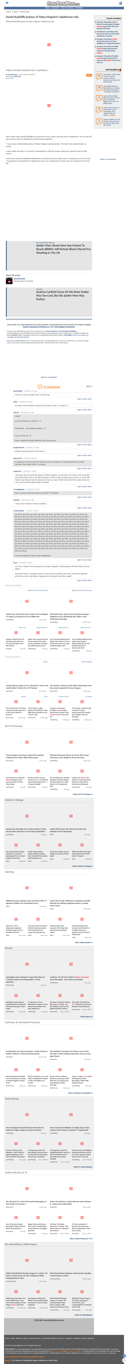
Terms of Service (51, 331)
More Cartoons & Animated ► (80, 1093)
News (47, 8)
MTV (12, 78)
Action (45, 662)
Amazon (23, 696)
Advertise (91, 1338)
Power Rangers (86, 662)
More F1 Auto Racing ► (83, 1167)
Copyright (68, 1338)
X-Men (46, 696)
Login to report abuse (84, 399)
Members (79, 8)
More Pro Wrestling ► (84, 1315)
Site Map (19, 1338)
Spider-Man (17, 76)
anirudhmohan (12, 74)
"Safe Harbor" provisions (64, 327)
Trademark (76, 1338)
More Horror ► (86, 1017)
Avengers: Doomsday (64, 696)
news (15, 12)
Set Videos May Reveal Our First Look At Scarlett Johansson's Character (108, 34)
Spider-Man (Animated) (64, 627)
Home (8, 12)
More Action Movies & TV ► (81, 1239)
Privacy (61, 1338)
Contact (83, 1338)
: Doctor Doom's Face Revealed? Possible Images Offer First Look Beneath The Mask (108, 25)
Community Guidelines (68, 331)
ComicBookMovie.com (22, 341)
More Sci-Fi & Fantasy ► (83, 794)
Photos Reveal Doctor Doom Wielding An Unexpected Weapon (109, 41)
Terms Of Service (34, 1338)
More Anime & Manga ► (83, 866)
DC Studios (89, 696)
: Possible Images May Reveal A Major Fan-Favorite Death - (107, 50)
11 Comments (51, 387)
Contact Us (9, 1360)
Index (12, 1338)
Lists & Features (67, 8)
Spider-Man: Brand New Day (38, 590)
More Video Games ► (84, 943)
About (25, 1338)
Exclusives (55, 8)
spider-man (24, 12)
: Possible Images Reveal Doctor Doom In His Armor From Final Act (109, 59)
